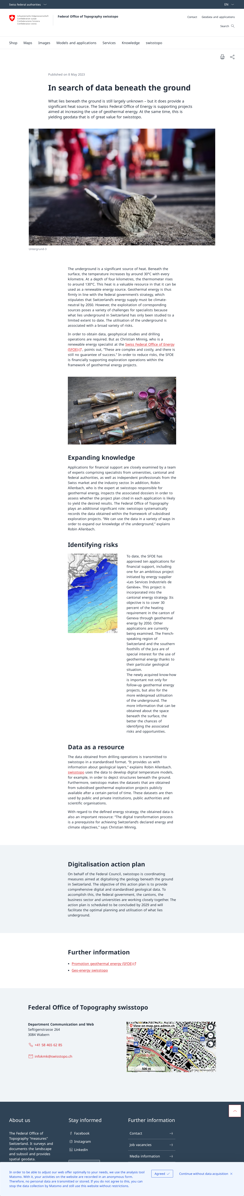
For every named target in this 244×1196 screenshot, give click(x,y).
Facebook (82, 1133)
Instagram (82, 1141)
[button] (27, 43)
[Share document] (232, 56)
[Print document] (222, 56)
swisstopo (76, 772)
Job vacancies (141, 1144)
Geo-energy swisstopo (90, 970)
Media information (145, 1156)
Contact (136, 1133)
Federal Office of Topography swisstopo (88, 16)
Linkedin (81, 1149)
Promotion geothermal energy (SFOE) (102, 963)
